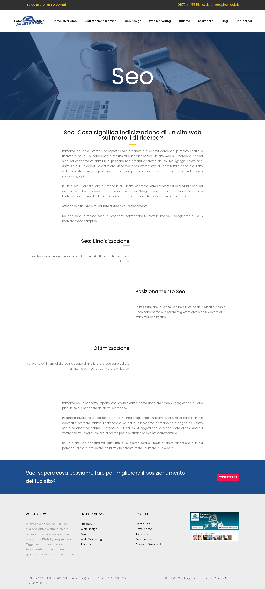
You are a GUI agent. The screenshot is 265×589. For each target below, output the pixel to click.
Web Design (89, 529)
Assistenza (143, 534)
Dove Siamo (143, 529)
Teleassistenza (38, 5)
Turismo (86, 544)
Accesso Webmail (148, 544)
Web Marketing (91, 539)
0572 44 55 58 (189, 5)
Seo (83, 534)
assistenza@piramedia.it (220, 5)
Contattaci (143, 524)
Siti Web (86, 524)
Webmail (60, 5)
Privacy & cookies (226, 578)
